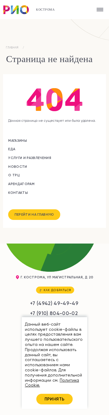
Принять (55, 399)
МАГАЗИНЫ (17, 140)
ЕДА (11, 149)
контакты (18, 193)
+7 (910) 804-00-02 (54, 313)
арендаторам (21, 184)
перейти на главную (34, 214)
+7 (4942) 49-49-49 (54, 303)
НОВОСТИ (17, 166)
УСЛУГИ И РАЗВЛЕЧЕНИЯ (29, 158)
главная (12, 47)
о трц (14, 175)
